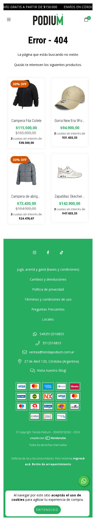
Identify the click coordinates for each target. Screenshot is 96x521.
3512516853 (51, 343)
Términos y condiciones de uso (48, 299)
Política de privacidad (48, 289)
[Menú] (9, 19)
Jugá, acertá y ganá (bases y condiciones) (48, 269)
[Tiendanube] (48, 439)
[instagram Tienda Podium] (34, 252)
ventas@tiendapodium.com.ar (51, 352)
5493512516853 (52, 334)
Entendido (47, 510)
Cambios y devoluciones (48, 279)
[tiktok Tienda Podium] (61, 252)
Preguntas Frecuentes (48, 309)
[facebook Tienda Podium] (48, 252)
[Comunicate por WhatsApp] (84, 481)
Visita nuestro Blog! (51, 370)
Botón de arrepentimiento (51, 464)
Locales (48, 319)
